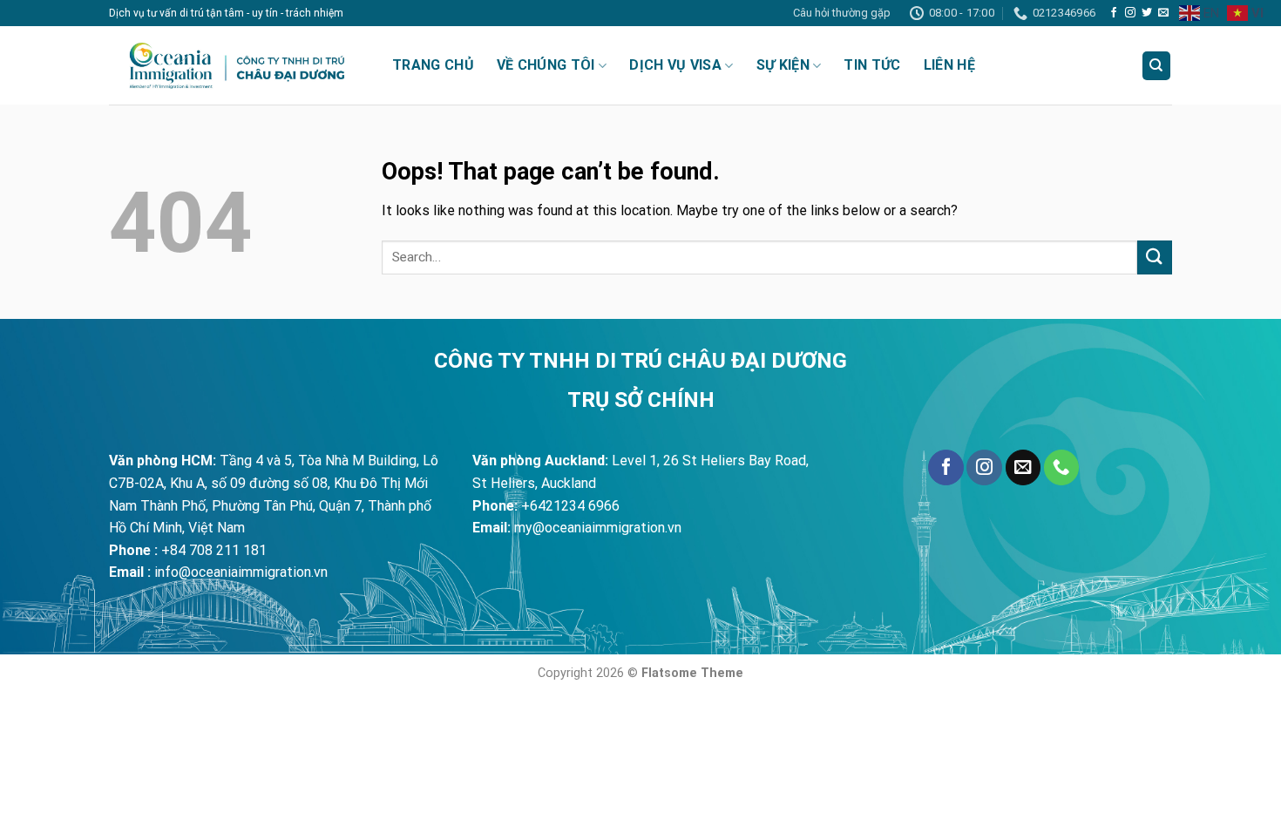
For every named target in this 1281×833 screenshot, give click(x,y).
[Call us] (1061, 467)
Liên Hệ (949, 65)
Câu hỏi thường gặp (842, 12)
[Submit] (1154, 257)
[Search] (1156, 65)
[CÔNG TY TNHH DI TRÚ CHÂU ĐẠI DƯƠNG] (237, 65)
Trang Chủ (433, 65)
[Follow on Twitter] (1147, 13)
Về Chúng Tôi (546, 65)
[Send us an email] (1163, 13)
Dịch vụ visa (675, 65)
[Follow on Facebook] (1113, 13)
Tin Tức (872, 65)
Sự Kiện (783, 65)
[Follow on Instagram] (1130, 13)
